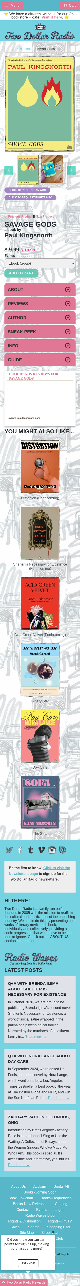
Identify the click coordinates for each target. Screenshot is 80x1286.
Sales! (15, 1227)
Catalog (61, 1204)
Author (17, 317)
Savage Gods (46, 49)
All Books (26, 49)
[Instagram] (52, 850)
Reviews (18, 303)
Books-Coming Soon (40, 1192)
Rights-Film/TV (60, 1221)
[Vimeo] (41, 850)
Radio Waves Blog (40, 1215)
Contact (22, 1210)
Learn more (28, 1263)
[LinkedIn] (62, 850)
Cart (72, 5)
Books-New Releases (30, 1204)
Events (41, 1210)
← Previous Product (18, 216)
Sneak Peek (22, 331)
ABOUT (15, 289)
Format (10, 255)
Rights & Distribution (24, 1221)
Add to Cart (21, 273)
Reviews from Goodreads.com (23, 418)
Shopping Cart (58, 1227)
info (13, 345)
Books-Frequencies (56, 1198)
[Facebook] (20, 850)
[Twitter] (9, 850)
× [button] (53, 1232)
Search (33, 1227)
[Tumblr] (30, 850)
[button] (33, 1282)
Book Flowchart (20, 1198)
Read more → (36, 1037)
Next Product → (46, 216)
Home (11, 49)
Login (59, 1210)
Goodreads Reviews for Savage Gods (33, 376)
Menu (15, 5)
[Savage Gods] (28, 170)
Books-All (61, 1186)
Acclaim (39, 1186)
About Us (18, 1186)
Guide (15, 359)
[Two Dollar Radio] (40, 30)
